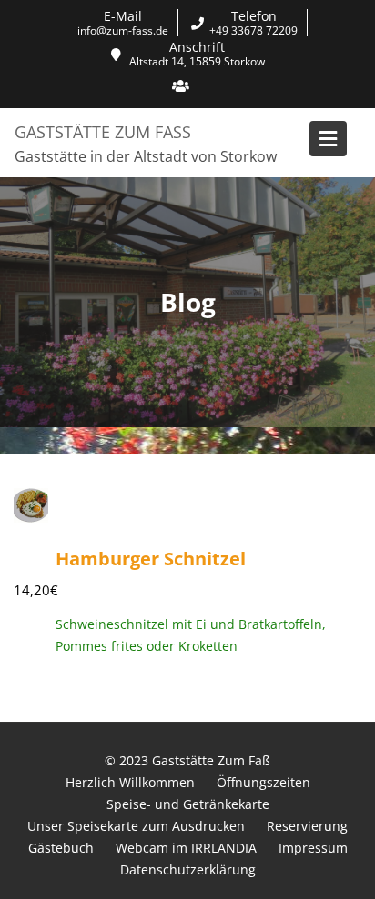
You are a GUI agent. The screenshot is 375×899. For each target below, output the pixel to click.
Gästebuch (61, 847)
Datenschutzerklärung (188, 869)
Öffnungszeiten (263, 782)
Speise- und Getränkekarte (187, 804)
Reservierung (307, 825)
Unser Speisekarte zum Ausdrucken (136, 825)
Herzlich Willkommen (130, 782)
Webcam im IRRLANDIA (186, 847)
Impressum (313, 847)
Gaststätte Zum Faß (103, 132)
